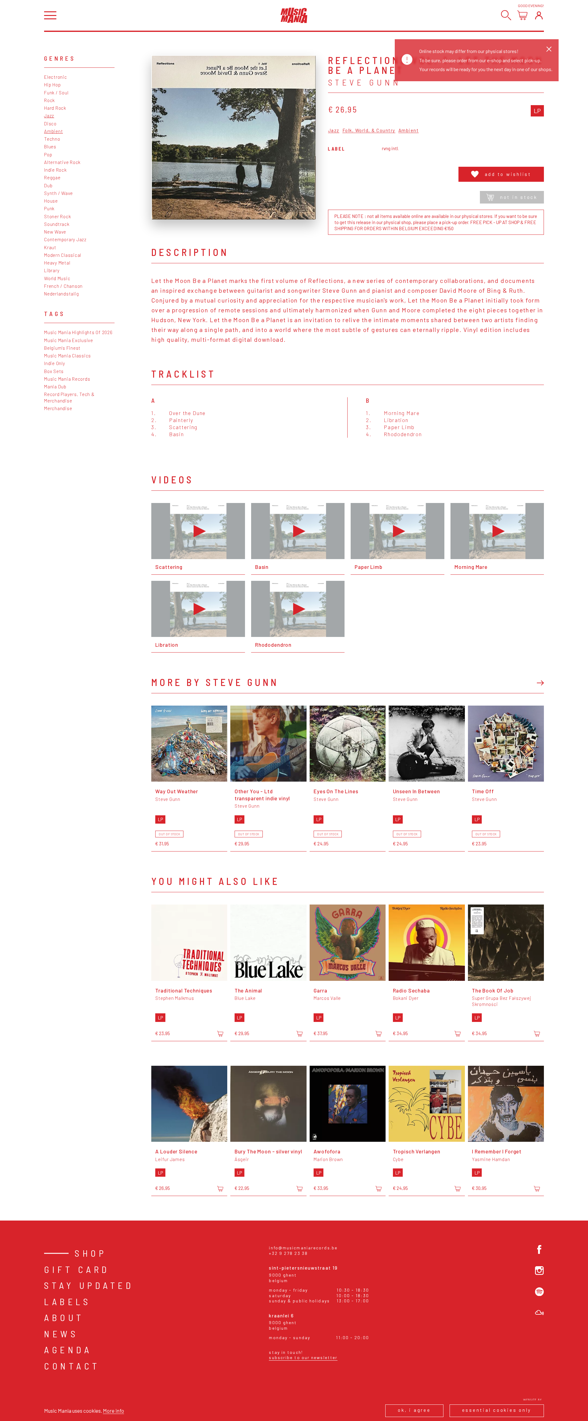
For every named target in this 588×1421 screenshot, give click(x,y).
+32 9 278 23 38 (288, 1253)
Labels (67, 1301)
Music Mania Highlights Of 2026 (78, 332)
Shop (91, 1253)
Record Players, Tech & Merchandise (69, 397)
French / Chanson (63, 286)
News (61, 1333)
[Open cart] (522, 15)
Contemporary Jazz (65, 239)
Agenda (68, 1349)
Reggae (52, 177)
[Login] (539, 15)
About (64, 1317)
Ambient (53, 131)
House (51, 201)
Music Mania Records (67, 379)
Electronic (55, 77)
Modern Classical (62, 255)
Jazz (49, 115)
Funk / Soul (56, 92)
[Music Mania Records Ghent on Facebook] (539, 1249)
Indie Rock (55, 170)
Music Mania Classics (67, 355)
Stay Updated (89, 1285)
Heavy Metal (57, 262)
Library (51, 270)
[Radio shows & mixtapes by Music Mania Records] (539, 1312)
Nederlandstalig (61, 293)
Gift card (77, 1269)
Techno (52, 139)
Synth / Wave (58, 193)
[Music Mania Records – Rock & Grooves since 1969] (294, 15)
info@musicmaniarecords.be (303, 1247)
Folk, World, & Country (368, 130)
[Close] (549, 49)
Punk (49, 208)
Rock (49, 100)
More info (113, 1411)
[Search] (506, 15)
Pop (48, 154)
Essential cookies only (497, 1410)
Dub (48, 185)
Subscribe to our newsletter (303, 1357)
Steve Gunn (364, 82)
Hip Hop (52, 84)
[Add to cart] (220, 1034)
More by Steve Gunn (215, 682)
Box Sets (54, 371)
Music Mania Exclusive (68, 340)
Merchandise (58, 408)
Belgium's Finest (62, 348)
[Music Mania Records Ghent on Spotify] (539, 1291)
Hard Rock (55, 108)
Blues (50, 146)
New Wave (55, 231)
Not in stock (518, 197)
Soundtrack (57, 224)
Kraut (50, 247)
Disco (50, 123)
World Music (57, 278)
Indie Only (54, 363)
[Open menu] (50, 15)
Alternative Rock (62, 162)
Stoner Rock (57, 216)
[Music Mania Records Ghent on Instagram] (539, 1270)
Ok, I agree (414, 1410)
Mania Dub (55, 386)
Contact (72, 1365)
